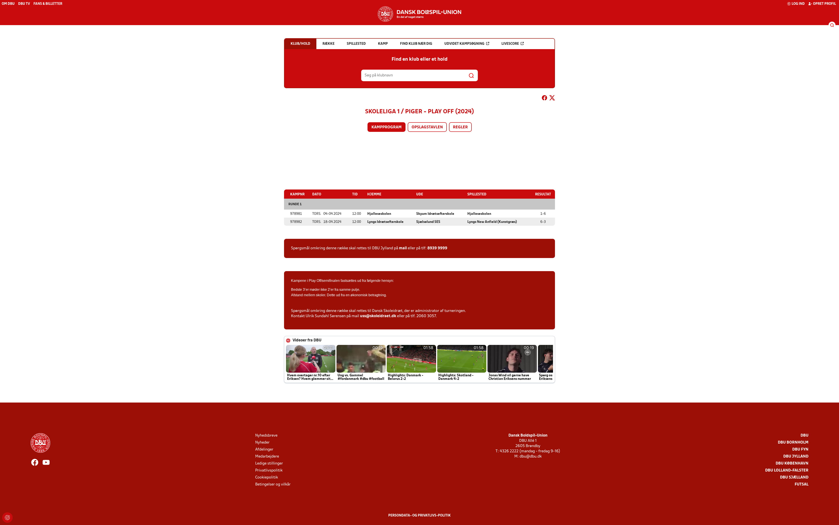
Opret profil (824, 3)
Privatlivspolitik (269, 470)
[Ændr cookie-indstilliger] (7, 517)
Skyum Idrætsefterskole (435, 213)
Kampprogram (386, 127)
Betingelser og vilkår (273, 484)
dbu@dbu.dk (531, 456)
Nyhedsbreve (266, 435)
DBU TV (24, 3)
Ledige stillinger (269, 463)
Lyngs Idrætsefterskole (385, 222)
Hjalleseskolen (379, 213)
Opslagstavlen (427, 127)
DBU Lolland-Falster (786, 470)
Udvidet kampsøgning (464, 43)
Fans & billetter (47, 3)
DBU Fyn (800, 449)
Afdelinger (264, 449)
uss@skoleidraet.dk (378, 316)
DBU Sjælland (794, 477)
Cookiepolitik (266, 477)
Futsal (801, 484)
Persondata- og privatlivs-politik (419, 515)
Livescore (510, 43)
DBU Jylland (795, 456)
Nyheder (262, 442)
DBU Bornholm (793, 442)
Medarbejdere (267, 456)
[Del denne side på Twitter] (552, 98)
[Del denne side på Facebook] (544, 98)
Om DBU (8, 3)
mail (403, 248)
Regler (460, 127)
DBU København (792, 463)
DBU (804, 435)
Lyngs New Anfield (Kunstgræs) (492, 222)
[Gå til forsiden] (419, 14)
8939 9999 (437, 248)
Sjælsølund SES (428, 222)
